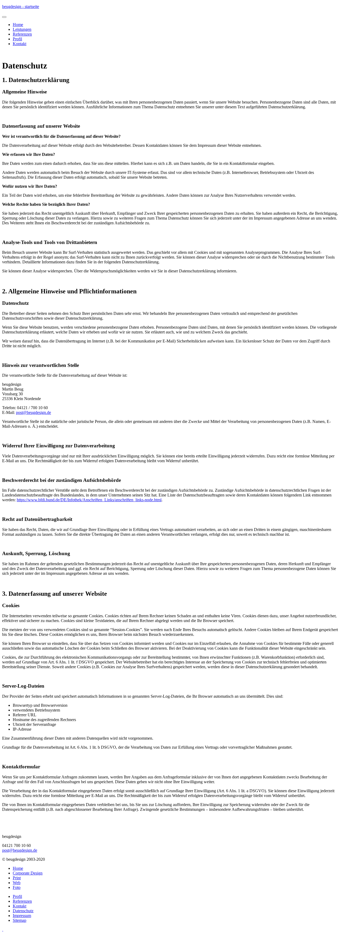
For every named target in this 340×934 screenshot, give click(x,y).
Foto (16, 887)
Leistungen (22, 29)
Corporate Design (27, 873)
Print (17, 878)
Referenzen (22, 34)
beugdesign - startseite (20, 6)
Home (18, 24)
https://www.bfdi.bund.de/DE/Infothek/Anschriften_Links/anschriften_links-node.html (89, 500)
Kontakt (19, 43)
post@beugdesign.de (33, 412)
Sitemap (19, 920)
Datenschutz (23, 911)
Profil (17, 39)
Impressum (22, 915)
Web (16, 882)
